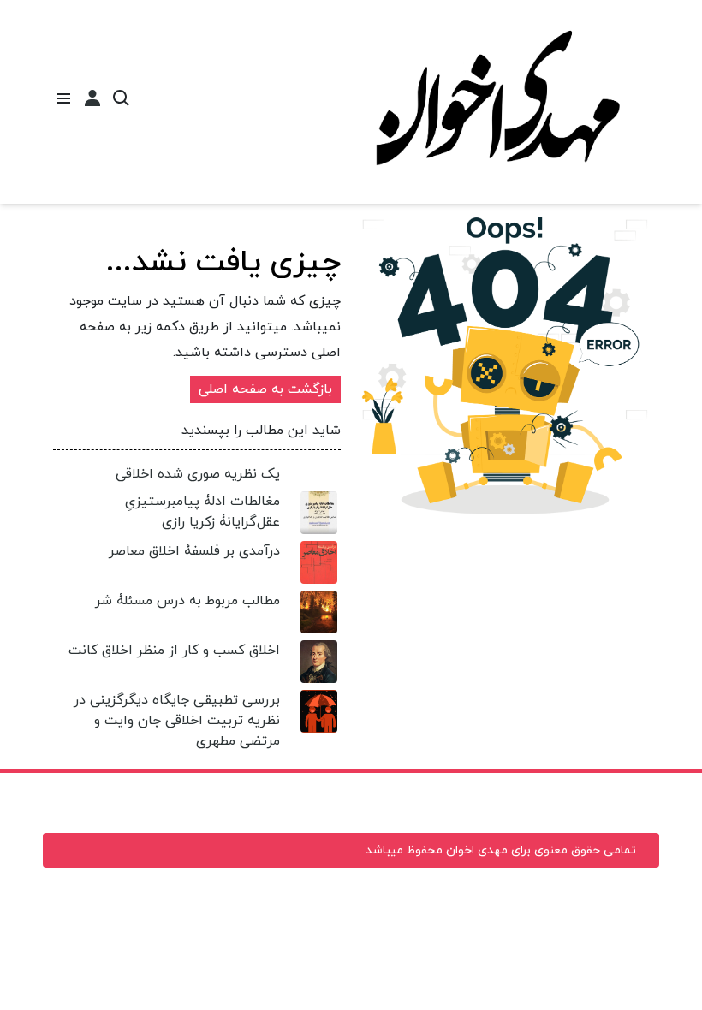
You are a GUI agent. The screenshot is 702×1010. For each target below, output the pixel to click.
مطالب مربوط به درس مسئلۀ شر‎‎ (187, 600)
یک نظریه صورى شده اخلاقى (198, 474)
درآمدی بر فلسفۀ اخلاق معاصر (194, 551)
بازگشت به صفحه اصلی (265, 389)
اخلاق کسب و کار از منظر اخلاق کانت (174, 650)
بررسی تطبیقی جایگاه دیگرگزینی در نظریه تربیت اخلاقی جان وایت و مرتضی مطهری (177, 721)
